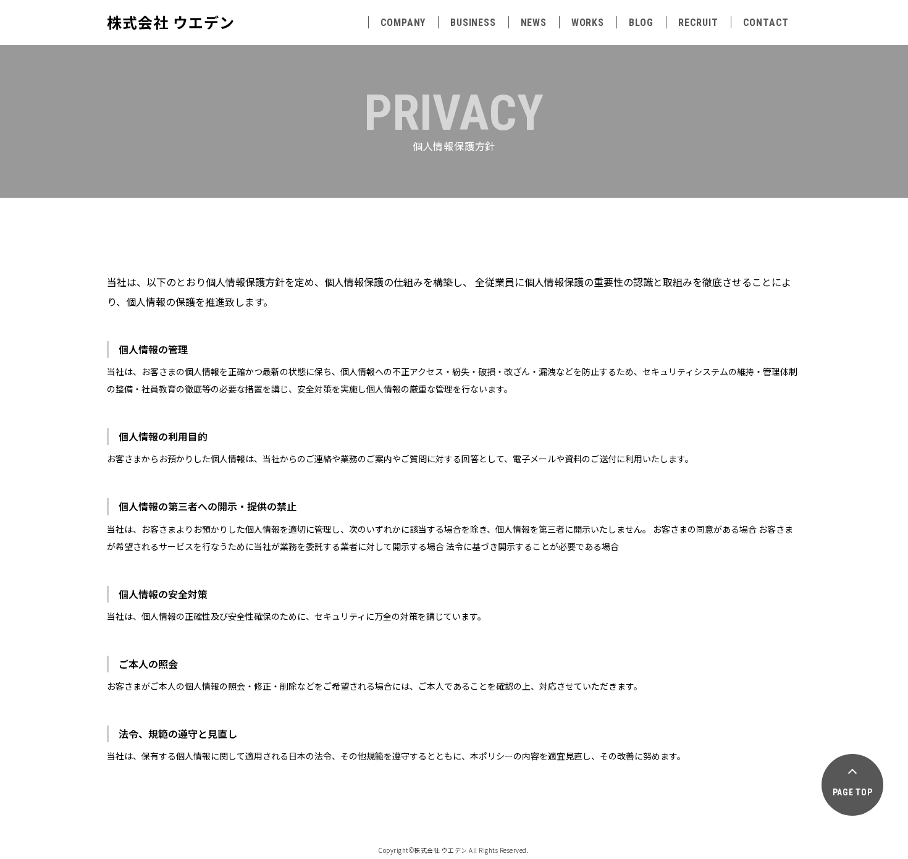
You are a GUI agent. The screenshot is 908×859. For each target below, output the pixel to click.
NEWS (534, 22)
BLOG (641, 22)
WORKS (587, 22)
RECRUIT (698, 22)
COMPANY (403, 22)
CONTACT (766, 22)
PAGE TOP (853, 792)
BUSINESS (472, 22)
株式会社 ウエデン (171, 22)
